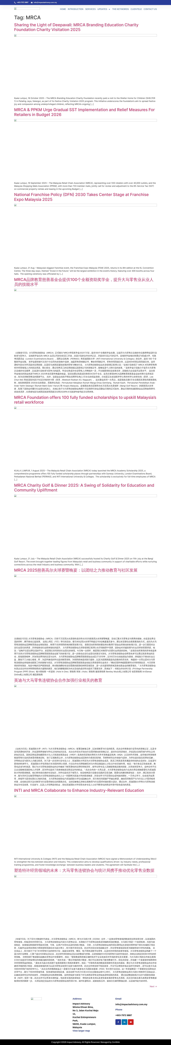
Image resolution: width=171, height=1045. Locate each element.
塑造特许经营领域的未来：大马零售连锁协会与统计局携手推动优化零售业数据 (84, 870)
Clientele (136, 9)
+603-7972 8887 (123, 1015)
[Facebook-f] (118, 1022)
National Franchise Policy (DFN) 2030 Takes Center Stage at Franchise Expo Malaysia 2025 (81, 197)
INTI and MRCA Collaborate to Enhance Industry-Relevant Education (79, 790)
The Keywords (120, 9)
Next (153, 986)
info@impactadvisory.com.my (131, 1004)
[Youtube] (131, 1022)
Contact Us (150, 9)
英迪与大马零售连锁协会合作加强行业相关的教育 (58, 680)
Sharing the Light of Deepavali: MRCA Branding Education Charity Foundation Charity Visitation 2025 (76, 27)
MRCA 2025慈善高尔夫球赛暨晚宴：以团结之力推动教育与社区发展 (75, 570)
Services (90, 9)
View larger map (81, 1031)
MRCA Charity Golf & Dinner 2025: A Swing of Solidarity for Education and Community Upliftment (84, 487)
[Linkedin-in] (124, 1022)
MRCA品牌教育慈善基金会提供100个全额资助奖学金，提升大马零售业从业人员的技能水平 (83, 282)
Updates (102, 9)
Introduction (75, 9)
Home (63, 9)
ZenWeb (116, 1042)
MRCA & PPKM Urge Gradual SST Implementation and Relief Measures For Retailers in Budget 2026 (84, 112)
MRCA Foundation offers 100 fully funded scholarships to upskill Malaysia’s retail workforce (85, 400)
